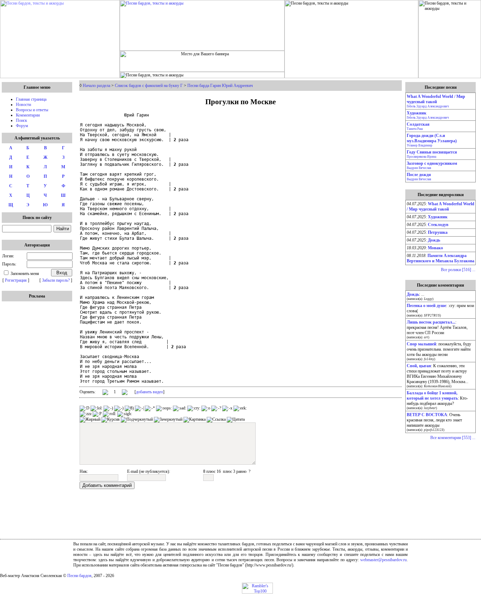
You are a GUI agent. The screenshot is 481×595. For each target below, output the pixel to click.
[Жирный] (90, 419)
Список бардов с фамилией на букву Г (149, 85)
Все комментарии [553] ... (452, 437)
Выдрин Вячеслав (419, 168)
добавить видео (149, 391)
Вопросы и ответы (32, 109)
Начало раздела (96, 85)
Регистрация (16, 280)
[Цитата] (236, 419)
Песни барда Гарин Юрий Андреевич (220, 85)
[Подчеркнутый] (137, 419)
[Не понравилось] (124, 392)
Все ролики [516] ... (458, 269)
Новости (23, 104)
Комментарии (28, 115)
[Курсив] (110, 419)
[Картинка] (194, 419)
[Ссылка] (216, 419)
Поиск (21, 120)
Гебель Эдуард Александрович (428, 106)
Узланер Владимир (419, 145)
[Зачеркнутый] (168, 419)
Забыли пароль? (56, 280)
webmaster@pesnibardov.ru (383, 559)
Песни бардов (79, 575)
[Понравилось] (105, 393)
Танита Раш (415, 129)
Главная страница (31, 99)
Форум (22, 125)
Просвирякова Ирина (421, 156)
